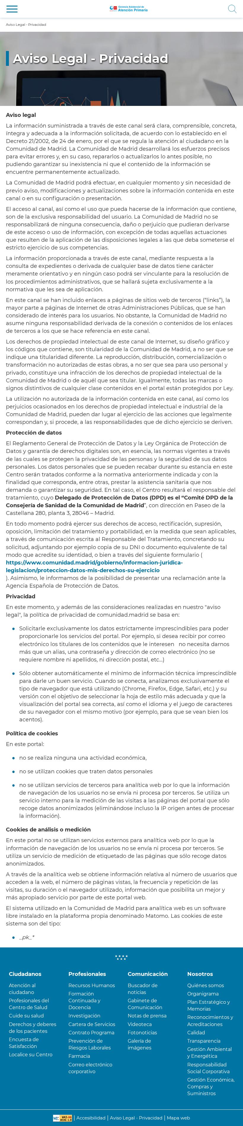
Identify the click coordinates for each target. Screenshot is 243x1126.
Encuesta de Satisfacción (24, 1043)
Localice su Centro (30, 1054)
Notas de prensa (147, 1016)
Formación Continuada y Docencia (84, 1000)
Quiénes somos (205, 985)
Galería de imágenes (139, 1044)
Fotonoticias (142, 1033)
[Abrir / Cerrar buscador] (196, 9)
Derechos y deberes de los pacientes (32, 1028)
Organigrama (203, 994)
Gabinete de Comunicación (145, 1004)
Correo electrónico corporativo (90, 1068)
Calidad (196, 1033)
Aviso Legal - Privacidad (136, 1118)
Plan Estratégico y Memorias (208, 1005)
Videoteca (140, 1024)
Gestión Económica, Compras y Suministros (210, 1086)
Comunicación (148, 974)
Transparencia (203, 1041)
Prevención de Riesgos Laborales (89, 1044)
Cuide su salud (26, 1016)
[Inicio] (129, 8)
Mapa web (178, 1118)
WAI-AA (62, 1118)
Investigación (84, 1016)
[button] (12, 9)
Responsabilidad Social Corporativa (208, 1068)
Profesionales (87, 974)
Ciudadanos (25, 974)
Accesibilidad (90, 1118)
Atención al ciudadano (22, 989)
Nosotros (200, 974)
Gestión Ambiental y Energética (209, 1053)
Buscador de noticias (143, 989)
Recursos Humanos (91, 985)
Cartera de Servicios (91, 1024)
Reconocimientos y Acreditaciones (210, 1020)
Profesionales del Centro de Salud (29, 1004)
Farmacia (79, 1056)
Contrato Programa (91, 1033)
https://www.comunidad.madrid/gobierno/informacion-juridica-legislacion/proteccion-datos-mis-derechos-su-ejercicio (94, 566)
